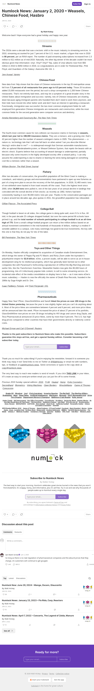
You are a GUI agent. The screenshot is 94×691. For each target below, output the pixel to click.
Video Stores (47, 413)
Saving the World (70, 400)
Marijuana (53, 395)
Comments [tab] (7, 532)
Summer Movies (82, 400)
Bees (15, 395)
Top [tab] (4, 578)
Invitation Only (19, 410)
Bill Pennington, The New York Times (19, 237)
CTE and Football (55, 408)
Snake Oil (9, 393)
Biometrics (20, 385)
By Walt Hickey (8, 588)
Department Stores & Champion (36, 397)
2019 (41, 382)
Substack (35, 686)
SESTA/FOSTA (21, 404)
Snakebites (7, 395)
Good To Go (51, 404)
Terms (51, 673)
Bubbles (58, 411)
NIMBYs (64, 410)
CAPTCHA (31, 404)
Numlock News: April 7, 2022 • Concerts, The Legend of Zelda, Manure (38, 615)
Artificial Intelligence (39, 395)
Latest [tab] (11, 578)
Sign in (87, 4)
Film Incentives (36, 402)
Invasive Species (51, 393)
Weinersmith (41, 410)
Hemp (62, 382)
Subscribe (77, 4)
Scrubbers (59, 400)
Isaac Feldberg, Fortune (13, 286)
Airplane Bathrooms (53, 410)
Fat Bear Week (30, 410)
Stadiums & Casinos (49, 402)
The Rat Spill (64, 393)
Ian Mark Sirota (11, 554)
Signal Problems (42, 408)
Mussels (62, 395)
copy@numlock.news (12, 368)
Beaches (50, 411)
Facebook (65, 408)
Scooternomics (84, 402)
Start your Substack (40, 680)
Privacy (45, 673)
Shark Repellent (75, 408)
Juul (26, 393)
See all (7, 631)
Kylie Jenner (77, 397)
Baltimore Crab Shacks (60, 397)
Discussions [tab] (20, 578)
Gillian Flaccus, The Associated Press (19, 203)
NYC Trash (66, 411)
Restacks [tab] (18, 532)
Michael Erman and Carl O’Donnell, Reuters (22, 328)
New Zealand (40, 404)
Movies (84, 408)
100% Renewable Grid (77, 395)
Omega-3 (11, 411)
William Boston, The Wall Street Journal (20, 166)
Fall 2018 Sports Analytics (77, 410)
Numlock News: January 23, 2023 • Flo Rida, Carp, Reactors (32, 600)
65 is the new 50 (71, 402)
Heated (55, 382)
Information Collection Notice (46, 505)
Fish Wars (74, 411)
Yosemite (56, 405)
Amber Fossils (7, 400)
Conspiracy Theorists (38, 411)
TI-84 (47, 382)
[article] (47, 590)
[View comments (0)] (30, 624)
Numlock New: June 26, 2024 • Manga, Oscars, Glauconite (32, 585)
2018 (19, 408)
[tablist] (12, 532)
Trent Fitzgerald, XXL (38, 286)
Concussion (8, 388)
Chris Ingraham (35, 393)
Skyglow (18, 393)
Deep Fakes (24, 395)
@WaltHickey (57, 362)
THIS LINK (71, 373)
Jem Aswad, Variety (11, 74)
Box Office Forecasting (35, 400)
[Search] (89, 578)
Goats (11, 410)
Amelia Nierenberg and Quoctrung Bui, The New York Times (29, 118)
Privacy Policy (65, 505)
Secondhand (7, 385)
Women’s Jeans (85, 411)
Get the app (59, 680)
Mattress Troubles (22, 411)
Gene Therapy (10, 404)
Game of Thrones (82, 385)
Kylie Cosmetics (74, 382)
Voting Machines (34, 385)
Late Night (61, 402)
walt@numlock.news (29, 365)
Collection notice (62, 673)
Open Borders (50, 385)
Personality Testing (76, 404)
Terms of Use (59, 502)
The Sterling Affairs (79, 393)
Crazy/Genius (49, 400)
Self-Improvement (20, 400)
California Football (62, 404)
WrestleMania (65, 385)
